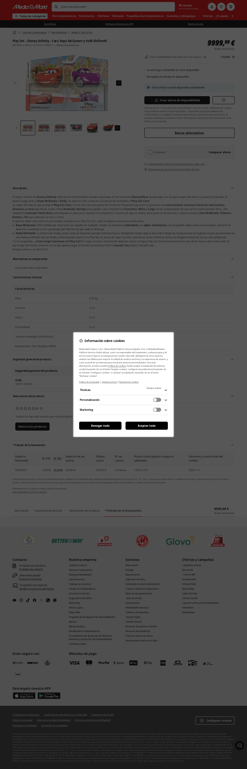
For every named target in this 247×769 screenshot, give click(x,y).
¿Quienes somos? (109, 382)
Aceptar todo (147, 426)
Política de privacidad (89, 382)
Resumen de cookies (128, 382)
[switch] (157, 400)
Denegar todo (100, 426)
